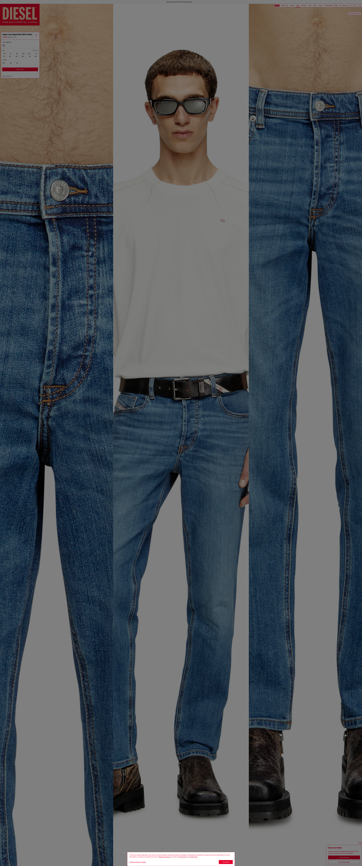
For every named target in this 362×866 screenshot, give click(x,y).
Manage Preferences (165, 857)
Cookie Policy (193, 857)
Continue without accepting (137, 862)
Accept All (226, 862)
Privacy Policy (182, 857)
